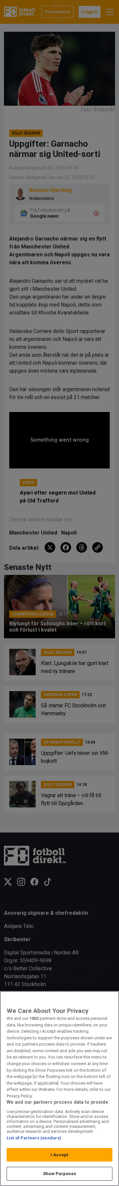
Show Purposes (59, 1173)
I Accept (59, 1154)
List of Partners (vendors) (34, 1137)
